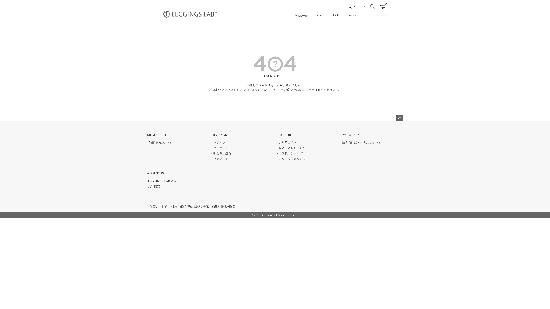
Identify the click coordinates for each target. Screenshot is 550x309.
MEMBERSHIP (158, 135)
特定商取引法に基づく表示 (191, 206)
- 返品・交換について (291, 158)
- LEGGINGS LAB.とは (161, 181)
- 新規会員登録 (221, 153)
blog (367, 15)
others (321, 15)
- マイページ (219, 148)
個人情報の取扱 (224, 206)
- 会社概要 (153, 186)
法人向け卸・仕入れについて (361, 142)
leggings (302, 15)
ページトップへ (399, 118)
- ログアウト (219, 158)
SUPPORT (285, 135)
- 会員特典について (159, 142)
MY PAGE (219, 135)
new (284, 15)
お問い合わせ (159, 206)
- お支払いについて (290, 153)
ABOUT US (155, 173)
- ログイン (218, 142)
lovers (351, 15)
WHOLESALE (353, 135)
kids (336, 15)
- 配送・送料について (291, 148)
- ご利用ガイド (287, 142)
